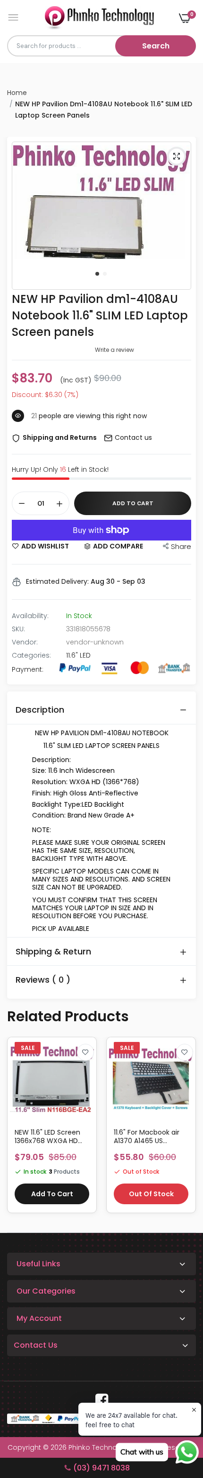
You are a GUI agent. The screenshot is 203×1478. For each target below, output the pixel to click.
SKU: (18, 629)
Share (181, 546)
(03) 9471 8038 (101, 1467)
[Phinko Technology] (99, 17)
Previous (19, 1130)
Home (17, 92)
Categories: (31, 655)
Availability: (30, 616)
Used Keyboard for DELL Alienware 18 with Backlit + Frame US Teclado (149, 1136)
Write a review (114, 350)
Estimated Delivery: (57, 581)
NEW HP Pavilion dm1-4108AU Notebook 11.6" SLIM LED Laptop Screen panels (100, 315)
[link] (85, 1052)
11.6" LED (78, 655)
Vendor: (25, 642)
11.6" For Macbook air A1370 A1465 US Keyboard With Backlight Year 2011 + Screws (48, 1136)
